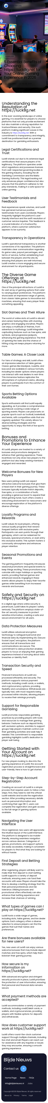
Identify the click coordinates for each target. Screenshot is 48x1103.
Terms (24, 1095)
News (22, 1077)
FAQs (31, 1077)
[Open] (41, 6)
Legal (31, 1095)
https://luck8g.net (21, 133)
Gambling (9, 56)
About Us (8, 1095)
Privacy (16, 1095)
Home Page (11, 1077)
